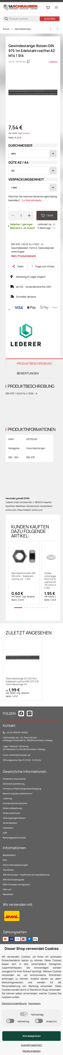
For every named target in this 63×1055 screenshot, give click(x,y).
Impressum (8, 827)
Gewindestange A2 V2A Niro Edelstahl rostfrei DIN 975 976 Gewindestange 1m (22, 681)
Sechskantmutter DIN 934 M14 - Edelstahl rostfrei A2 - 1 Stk (23, 576)
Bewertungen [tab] (28, 373)
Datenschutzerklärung (13, 783)
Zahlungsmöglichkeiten (14, 818)
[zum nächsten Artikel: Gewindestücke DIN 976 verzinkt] (57, 29)
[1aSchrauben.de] (20, 7)
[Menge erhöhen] (29, 215)
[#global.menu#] (56, 7)
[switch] (24, 1014)
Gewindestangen (23, 29)
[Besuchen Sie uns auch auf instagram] (29, 713)
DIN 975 (30, 457)
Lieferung (7, 798)
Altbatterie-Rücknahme (14, 778)
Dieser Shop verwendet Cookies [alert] (32, 948)
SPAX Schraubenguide (13, 879)
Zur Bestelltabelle (31, 200)
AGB (5, 832)
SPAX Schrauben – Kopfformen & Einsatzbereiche (26, 874)
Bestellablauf (9, 855)
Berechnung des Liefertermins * (18, 793)
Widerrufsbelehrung (12, 808)
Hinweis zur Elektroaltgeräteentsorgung (22, 788)
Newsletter (8, 894)
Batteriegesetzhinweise (14, 837)
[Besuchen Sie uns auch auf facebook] (21, 713)
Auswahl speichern (31, 1045)
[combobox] (32, 153)
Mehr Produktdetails (23, 256)
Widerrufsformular (11, 813)
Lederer (53, 61)
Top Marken (8, 869)
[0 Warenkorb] (48, 7)
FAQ (5, 860)
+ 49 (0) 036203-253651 (16, 732)
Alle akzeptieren (32, 1036)
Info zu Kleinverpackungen (15, 864)
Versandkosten (10, 822)
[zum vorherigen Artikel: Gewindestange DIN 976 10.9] (51, 29)
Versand (26, 133)
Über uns (7, 889)
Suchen (49, 19)
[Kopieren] (28, 61)
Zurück (6, 29)
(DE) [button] (53, 228)
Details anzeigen (31, 1051)
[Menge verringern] (12, 215)
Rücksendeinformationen (15, 803)
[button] (24, 556)
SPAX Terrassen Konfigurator (16, 884)
